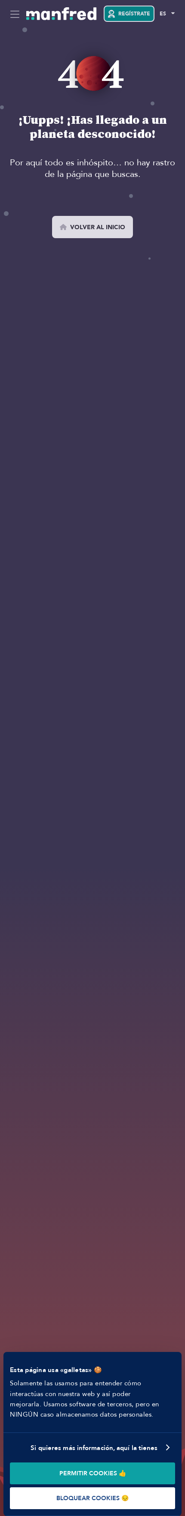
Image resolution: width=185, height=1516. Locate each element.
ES (163, 13)
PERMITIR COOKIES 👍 (92, 1473)
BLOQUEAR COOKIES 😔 (92, 1498)
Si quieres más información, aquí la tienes (94, 1448)
